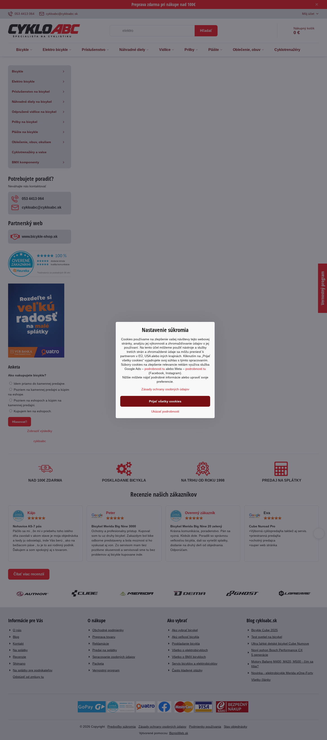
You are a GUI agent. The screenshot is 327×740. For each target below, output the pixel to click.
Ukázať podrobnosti (165, 411)
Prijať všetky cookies (165, 401)
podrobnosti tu (155, 369)
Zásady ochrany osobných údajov (165, 389)
